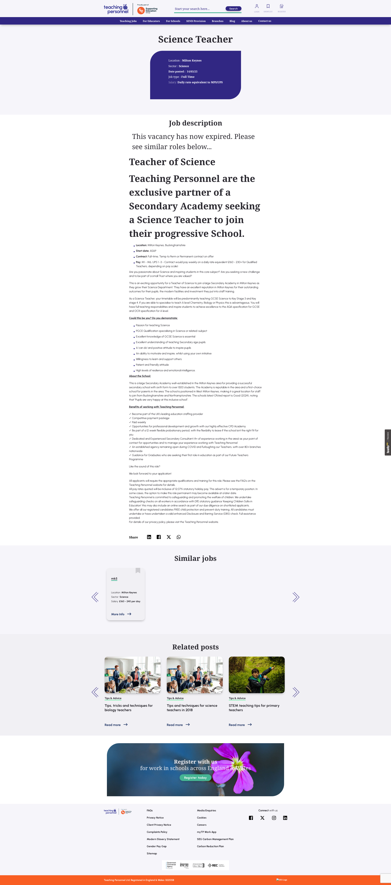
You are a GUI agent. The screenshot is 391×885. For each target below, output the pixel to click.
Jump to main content (18, 4)
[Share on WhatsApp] (179, 537)
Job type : (174, 77)
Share (133, 537)
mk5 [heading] (114, 578)
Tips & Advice (113, 698)
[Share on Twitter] (168, 537)
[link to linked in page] (285, 818)
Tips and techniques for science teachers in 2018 (192, 707)
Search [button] (233, 8)
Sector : (173, 66)
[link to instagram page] (274, 818)
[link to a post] (133, 675)
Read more (113, 725)
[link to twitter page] (262, 818)
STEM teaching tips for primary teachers (254, 707)
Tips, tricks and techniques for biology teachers (129, 707)
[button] (95, 597)
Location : (175, 60)
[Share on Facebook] (159, 537)
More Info (117, 614)
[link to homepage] (130, 9)
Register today (195, 777)
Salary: (172, 82)
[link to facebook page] (251, 818)
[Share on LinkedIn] (149, 537)
